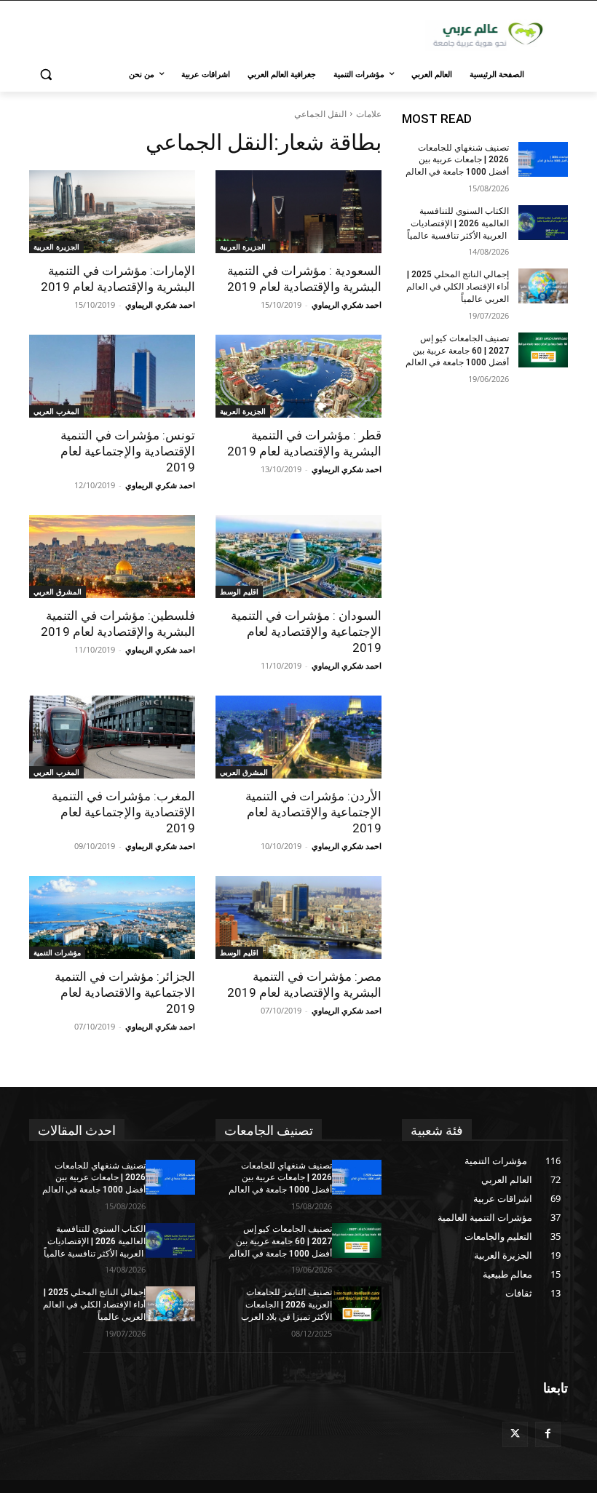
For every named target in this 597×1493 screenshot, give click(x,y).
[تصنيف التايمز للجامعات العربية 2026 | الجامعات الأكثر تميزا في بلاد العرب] (356, 1303)
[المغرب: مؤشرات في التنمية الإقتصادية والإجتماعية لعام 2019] (112, 737)
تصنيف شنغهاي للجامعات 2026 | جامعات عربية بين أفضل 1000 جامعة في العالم (457, 160)
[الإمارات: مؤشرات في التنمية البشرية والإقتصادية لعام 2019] (112, 211)
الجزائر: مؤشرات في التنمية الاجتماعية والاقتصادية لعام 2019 (125, 992)
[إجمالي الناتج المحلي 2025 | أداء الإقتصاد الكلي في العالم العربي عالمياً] (543, 285)
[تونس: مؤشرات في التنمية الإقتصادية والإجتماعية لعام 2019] (112, 376)
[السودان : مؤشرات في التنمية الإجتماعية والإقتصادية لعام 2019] (298, 556)
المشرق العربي (57, 591)
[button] (46, 74)
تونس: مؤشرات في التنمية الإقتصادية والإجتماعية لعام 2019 (127, 451)
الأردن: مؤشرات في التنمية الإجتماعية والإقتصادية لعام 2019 (313, 812)
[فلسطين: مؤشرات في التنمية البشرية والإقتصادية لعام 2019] (112, 556)
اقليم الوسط (239, 591)
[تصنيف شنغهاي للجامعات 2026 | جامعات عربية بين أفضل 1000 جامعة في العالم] (543, 159)
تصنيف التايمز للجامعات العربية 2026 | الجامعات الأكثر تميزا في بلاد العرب (286, 1304)
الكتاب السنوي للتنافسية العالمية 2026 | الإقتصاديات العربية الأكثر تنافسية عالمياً (458, 223)
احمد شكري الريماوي (346, 304)
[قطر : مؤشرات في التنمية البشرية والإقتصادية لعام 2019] (298, 376)
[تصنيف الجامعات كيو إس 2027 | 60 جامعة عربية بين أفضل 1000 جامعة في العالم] (543, 350)
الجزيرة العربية (243, 247)
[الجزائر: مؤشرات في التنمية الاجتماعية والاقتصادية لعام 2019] (112, 917)
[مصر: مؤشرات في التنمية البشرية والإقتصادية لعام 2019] (298, 917)
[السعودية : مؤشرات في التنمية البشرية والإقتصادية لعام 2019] (298, 211)
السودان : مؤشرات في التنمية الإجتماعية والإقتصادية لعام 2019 (306, 631)
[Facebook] (548, 1434)
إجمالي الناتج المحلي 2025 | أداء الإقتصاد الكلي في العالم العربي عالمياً (457, 286)
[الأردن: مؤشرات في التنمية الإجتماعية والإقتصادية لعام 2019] (298, 737)
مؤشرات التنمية (57, 952)
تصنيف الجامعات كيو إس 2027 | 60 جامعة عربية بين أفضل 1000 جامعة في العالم (457, 350)
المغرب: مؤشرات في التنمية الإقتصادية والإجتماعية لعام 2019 (123, 812)
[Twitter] (515, 1434)
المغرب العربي (56, 411)
